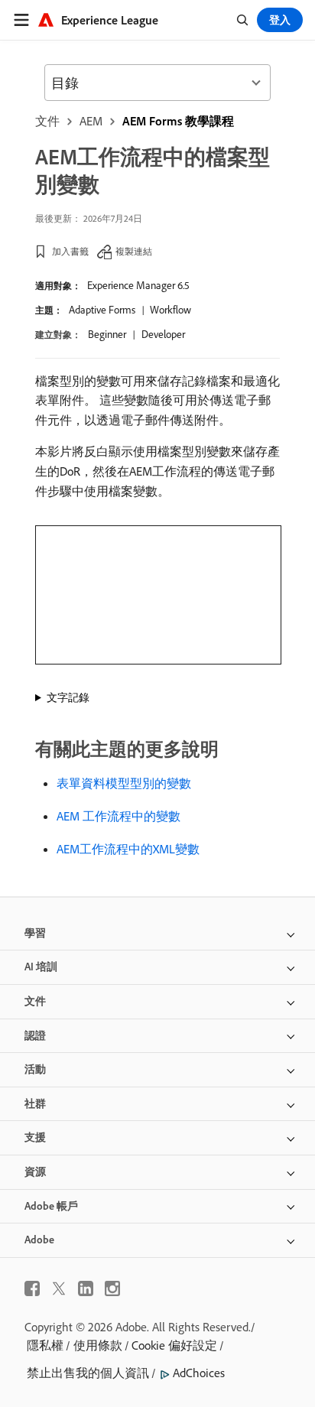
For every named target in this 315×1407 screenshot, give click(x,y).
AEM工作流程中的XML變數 (128, 848)
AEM (91, 120)
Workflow (170, 310)
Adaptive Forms (102, 310)
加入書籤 (70, 251)
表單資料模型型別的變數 (124, 783)
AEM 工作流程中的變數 (118, 816)
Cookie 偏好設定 (174, 1345)
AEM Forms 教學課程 (178, 120)
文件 (47, 120)
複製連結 (133, 251)
